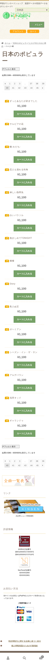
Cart (38, 656)
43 (25, 88)
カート (33, 31)
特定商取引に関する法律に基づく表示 (24, 641)
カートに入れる (24, 114)
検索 (24, 658)
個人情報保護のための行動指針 (24, 646)
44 (31, 88)
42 (19, 88)
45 (37, 88)
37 (31, 84)
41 (13, 88)
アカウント (18, 31)
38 (37, 84)
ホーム (7, 43)
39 (43, 84)
